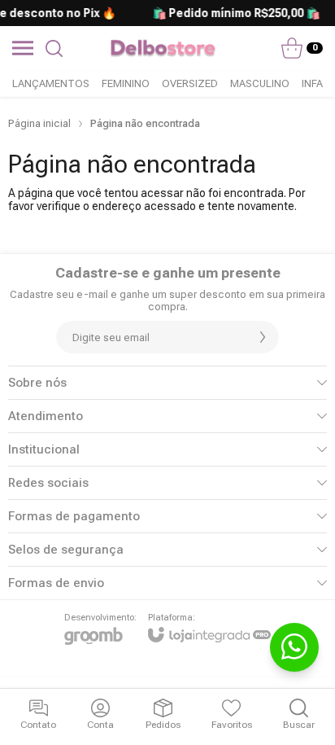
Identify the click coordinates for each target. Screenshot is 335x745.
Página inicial (39, 123)
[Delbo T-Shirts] (163, 48)
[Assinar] (262, 337)
